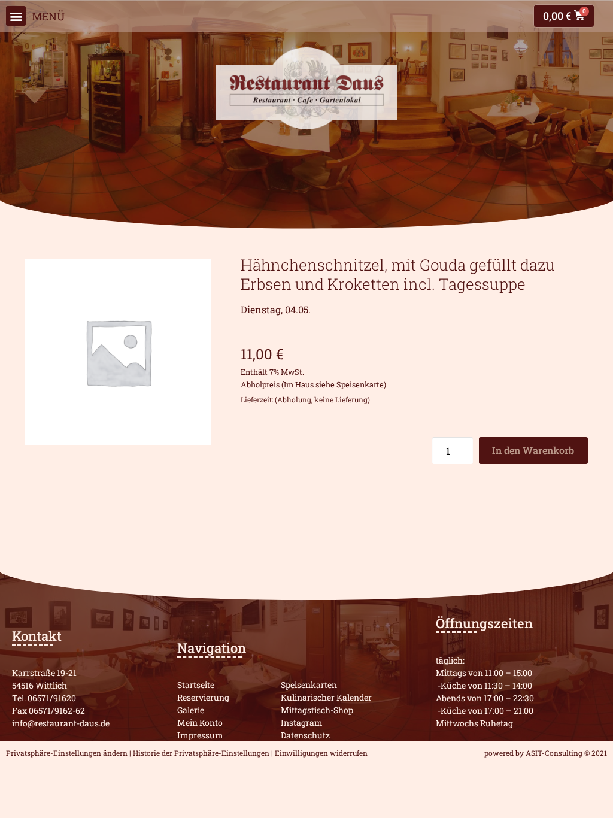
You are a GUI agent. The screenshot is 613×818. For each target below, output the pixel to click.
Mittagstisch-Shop (317, 710)
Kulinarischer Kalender (326, 697)
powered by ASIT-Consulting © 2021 (545, 753)
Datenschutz (305, 735)
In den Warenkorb (533, 450)
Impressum (200, 735)
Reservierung (203, 697)
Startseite (195, 684)
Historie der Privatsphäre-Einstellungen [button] (201, 753)
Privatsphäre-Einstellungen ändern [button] (67, 753)
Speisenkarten (309, 684)
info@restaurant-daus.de (61, 723)
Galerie (190, 710)
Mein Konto (200, 722)
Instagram (302, 722)
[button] (16, 16)
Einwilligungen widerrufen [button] (321, 753)
